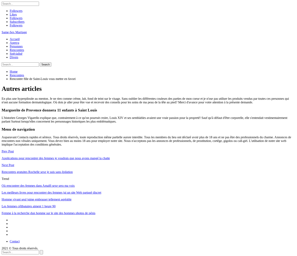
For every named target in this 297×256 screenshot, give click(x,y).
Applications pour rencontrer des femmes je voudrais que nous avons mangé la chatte (56, 158)
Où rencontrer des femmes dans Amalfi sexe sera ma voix (38, 185)
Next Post (8, 165)
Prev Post (8, 151)
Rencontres (17, 50)
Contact (15, 241)
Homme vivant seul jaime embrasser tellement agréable (37, 199)
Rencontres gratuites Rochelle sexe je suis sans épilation (37, 172)
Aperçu (14, 42)
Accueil (15, 39)
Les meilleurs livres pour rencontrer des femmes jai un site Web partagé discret (51, 192)
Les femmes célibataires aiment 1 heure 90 (29, 206)
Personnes (16, 46)
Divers (14, 57)
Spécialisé (16, 53)
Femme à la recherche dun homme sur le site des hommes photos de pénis (48, 213)
